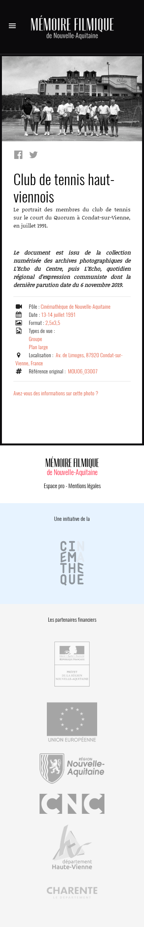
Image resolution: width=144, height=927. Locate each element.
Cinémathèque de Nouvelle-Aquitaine (76, 306)
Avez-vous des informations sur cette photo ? (55, 393)
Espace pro (54, 486)
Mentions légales (84, 486)
